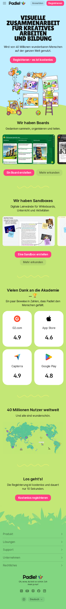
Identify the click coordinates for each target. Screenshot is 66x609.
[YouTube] (27, 591)
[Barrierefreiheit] (23, 599)
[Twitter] (21, 591)
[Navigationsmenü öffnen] (4, 3)
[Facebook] (39, 591)
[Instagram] (33, 591)
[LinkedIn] (44, 591)
